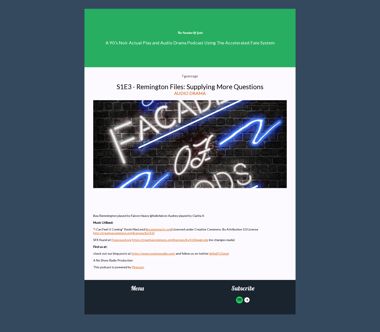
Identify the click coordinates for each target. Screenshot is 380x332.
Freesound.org (121, 240)
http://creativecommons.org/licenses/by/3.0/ (124, 233)
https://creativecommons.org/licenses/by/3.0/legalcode (170, 240)
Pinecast (138, 267)
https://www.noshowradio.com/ (153, 253)
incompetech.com (159, 229)
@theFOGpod (219, 253)
